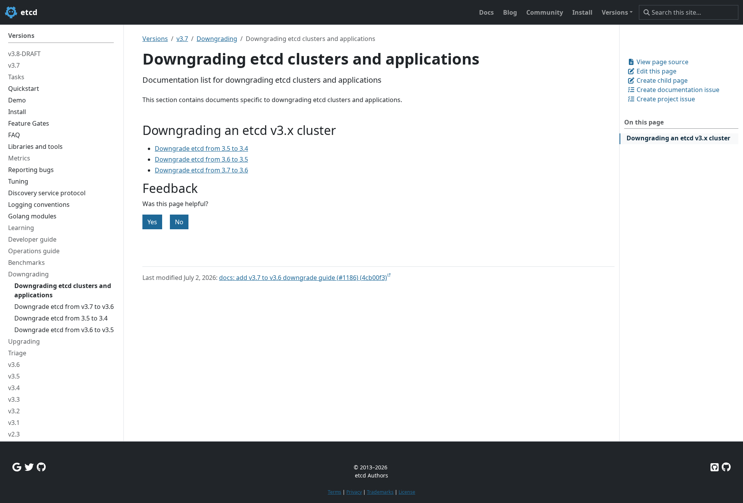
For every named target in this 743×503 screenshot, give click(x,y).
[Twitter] (29, 466)
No (179, 222)
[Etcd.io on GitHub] (726, 466)
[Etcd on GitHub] (714, 466)
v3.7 (182, 38)
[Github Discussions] (41, 466)
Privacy (354, 492)
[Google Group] (16, 466)
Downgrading (217, 38)
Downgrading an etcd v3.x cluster (678, 138)
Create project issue (665, 99)
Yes (152, 222)
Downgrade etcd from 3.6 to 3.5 (201, 159)
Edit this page (655, 71)
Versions (155, 38)
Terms (334, 492)
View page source (661, 62)
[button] (617, 12)
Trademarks (380, 492)
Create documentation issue (677, 89)
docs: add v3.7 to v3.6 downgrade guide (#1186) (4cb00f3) (303, 277)
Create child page (661, 80)
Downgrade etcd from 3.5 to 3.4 (201, 148)
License (407, 492)
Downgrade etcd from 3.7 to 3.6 (201, 170)
